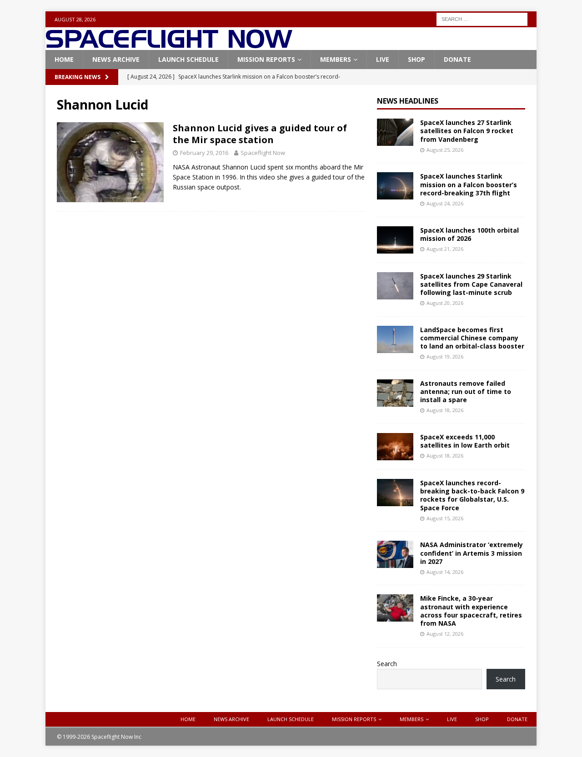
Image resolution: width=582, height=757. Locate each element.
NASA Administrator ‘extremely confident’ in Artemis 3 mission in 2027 (471, 552)
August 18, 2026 (444, 410)
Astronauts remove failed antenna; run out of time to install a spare (465, 391)
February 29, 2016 (204, 153)
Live (382, 59)
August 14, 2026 (444, 571)
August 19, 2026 (444, 356)
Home (64, 59)
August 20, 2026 (444, 302)
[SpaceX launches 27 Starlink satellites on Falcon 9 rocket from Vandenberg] (395, 132)
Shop (416, 59)
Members (335, 59)
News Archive (116, 59)
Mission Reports (266, 59)
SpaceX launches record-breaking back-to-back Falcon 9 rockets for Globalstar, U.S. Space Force (472, 495)
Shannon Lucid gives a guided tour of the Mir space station (260, 134)
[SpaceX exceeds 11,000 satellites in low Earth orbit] (395, 446)
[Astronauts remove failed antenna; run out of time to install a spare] (395, 393)
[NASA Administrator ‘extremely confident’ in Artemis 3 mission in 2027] (395, 554)
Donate (457, 59)
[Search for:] (481, 18)
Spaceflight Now (263, 153)
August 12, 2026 (444, 633)
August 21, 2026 (444, 248)
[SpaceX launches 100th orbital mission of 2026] (395, 240)
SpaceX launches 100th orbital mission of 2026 (469, 234)
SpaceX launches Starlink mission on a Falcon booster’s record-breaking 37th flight (468, 184)
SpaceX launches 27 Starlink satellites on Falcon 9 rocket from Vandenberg (466, 130)
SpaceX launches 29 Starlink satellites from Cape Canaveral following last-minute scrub (471, 284)
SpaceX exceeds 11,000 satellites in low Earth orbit (465, 441)
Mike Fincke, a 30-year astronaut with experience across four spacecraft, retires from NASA (471, 611)
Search (387, 663)
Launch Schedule (188, 59)
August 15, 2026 (444, 518)
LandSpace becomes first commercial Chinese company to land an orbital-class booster (472, 337)
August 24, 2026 (444, 203)
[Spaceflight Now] (168, 44)
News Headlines (407, 101)
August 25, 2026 (444, 149)
